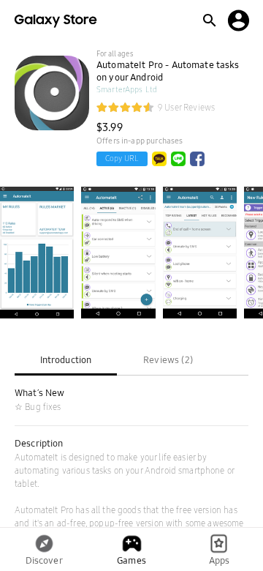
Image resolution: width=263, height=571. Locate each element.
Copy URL (122, 158)
